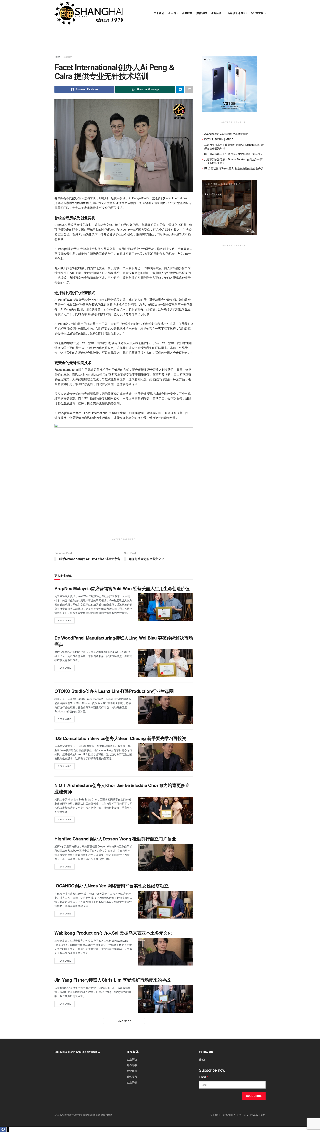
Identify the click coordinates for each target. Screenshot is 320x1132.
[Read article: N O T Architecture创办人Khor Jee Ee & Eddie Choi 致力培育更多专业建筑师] (165, 810)
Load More (124, 1021)
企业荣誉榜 (257, 13)
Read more (66, 620)
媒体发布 (201, 13)
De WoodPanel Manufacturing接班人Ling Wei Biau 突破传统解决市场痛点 (123, 641)
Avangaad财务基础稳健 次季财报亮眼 (226, 134)
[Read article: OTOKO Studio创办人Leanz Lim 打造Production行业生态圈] (165, 710)
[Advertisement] (160, 40)
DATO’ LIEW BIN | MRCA (218, 139)
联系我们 (228, 1114)
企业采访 (132, 1059)
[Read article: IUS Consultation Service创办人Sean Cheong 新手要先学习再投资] (165, 757)
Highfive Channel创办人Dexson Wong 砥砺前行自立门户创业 (115, 838)
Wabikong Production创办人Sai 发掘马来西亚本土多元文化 (113, 933)
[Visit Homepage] (88, 13)
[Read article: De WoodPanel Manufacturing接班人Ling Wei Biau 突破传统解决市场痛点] (165, 663)
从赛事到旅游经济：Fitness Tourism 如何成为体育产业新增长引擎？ (233, 161)
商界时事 (187, 13)
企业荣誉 (132, 1082)
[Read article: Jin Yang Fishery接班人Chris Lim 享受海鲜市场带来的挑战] (165, 999)
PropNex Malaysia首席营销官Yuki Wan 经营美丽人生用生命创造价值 (121, 588)
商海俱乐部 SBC (236, 13)
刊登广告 (241, 1114)
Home (57, 56)
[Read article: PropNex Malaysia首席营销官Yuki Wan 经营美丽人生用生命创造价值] (165, 607)
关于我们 (159, 13)
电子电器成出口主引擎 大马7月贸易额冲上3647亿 (233, 154)
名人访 (172, 13)
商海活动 (216, 13)
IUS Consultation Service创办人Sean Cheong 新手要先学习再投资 (120, 738)
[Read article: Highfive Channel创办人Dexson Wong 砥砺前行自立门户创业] (165, 857)
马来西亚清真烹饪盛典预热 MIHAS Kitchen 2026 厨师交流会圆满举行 (234, 146)
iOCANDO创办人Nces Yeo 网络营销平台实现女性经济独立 (111, 885)
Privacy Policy (258, 1114)
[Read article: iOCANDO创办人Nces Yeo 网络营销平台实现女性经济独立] (165, 905)
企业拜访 (68, 56)
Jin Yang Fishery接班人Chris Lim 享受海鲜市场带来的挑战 (112, 980)
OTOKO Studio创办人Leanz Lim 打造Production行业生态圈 (114, 691)
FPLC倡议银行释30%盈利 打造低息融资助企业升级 (233, 168)
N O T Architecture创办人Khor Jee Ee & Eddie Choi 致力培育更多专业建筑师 (122, 788)
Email (203, 1077)
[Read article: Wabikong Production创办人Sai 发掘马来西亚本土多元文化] (165, 952)
